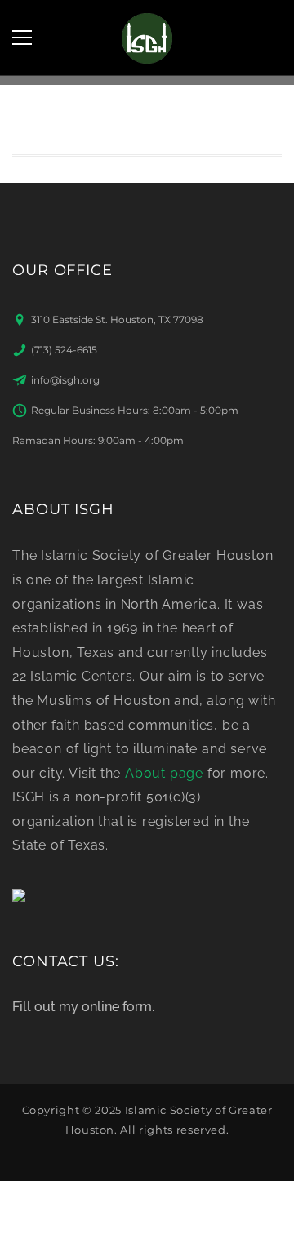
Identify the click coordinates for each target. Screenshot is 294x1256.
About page (164, 773)
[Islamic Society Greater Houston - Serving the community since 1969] (147, 37)
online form (117, 1006)
